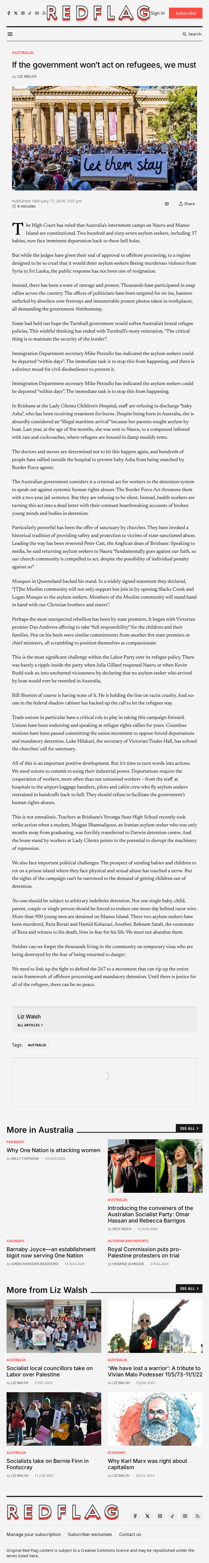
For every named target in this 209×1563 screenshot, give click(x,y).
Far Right (15, 1141)
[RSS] (44, 13)
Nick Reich (121, 1228)
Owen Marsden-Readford (34, 1263)
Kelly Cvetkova (25, 1158)
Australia (22, 52)
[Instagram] (23, 13)
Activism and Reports (128, 1240)
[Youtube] (37, 13)
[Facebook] (9, 13)
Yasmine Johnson (128, 1263)
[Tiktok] (30, 13)
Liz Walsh (26, 76)
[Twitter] (16, 13)
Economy (116, 1452)
